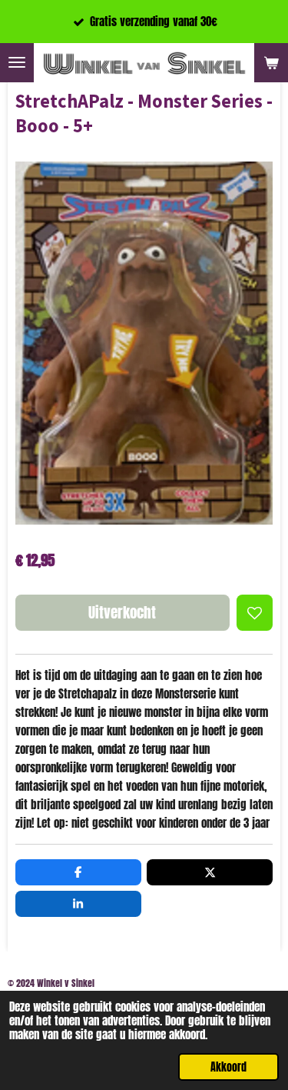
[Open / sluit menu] (17, 62)
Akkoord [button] (228, 1067)
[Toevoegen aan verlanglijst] (255, 613)
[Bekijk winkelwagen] (271, 62)
